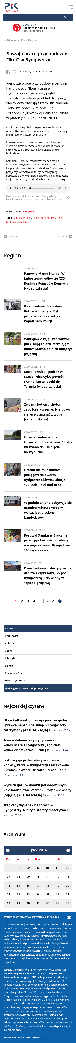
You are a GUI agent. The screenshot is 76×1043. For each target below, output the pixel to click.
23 (28, 894)
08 (18, 876)
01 (18, 868)
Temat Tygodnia (15, 680)
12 (57, 876)
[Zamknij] (68, 917)
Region (32, 40)
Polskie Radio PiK (14, 40)
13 (67, 876)
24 (38, 894)
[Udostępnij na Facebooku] (9, 72)
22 (18, 894)
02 (28, 868)
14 (8, 885)
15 (18, 885)
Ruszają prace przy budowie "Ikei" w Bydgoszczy (36, 56)
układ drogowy (26, 222)
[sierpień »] (68, 850)
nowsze (62, 236)
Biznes (9, 665)
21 (8, 894)
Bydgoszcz (29, 211)
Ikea (28, 217)
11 (47, 876)
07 (8, 876)
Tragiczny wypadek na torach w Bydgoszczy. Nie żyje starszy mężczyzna (37, 810)
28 (8, 903)
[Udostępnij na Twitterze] (16, 72)
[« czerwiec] (8, 850)
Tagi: (9, 217)
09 (28, 876)
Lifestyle (10, 658)
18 (47, 885)
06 (67, 868)
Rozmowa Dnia (14, 673)
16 (28, 885)
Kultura (9, 643)
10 (38, 876)
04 (47, 868)
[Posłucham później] (67, 197)
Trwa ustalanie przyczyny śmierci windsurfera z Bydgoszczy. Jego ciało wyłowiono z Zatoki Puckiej (36, 745)
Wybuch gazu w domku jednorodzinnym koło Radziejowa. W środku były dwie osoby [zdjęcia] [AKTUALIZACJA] (37, 790)
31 (38, 903)
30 (8, 868)
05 (57, 868)
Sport (8, 650)
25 (47, 894)
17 (38, 885)
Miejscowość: (14, 211)
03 (38, 868)
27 (67, 894)
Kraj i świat (11, 636)
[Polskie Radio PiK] (11, 7)
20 (67, 885)
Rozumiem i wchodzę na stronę (22, 1037)
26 (57, 894)
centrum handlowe (44, 217)
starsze (13, 236)
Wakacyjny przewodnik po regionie (26, 688)
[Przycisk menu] (71, 7)
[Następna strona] (60, 601)
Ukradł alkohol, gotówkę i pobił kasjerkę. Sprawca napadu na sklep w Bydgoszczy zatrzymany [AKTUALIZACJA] (37, 725)
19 (57, 885)
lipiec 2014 (38, 850)
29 (18, 903)
